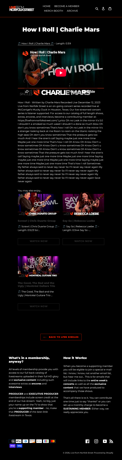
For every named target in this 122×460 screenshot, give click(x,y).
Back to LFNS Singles (63, 337)
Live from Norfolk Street (82, 453)
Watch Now (39, 241)
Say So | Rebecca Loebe (79, 220)
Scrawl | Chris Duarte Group (37, 220)
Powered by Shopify (103, 453)
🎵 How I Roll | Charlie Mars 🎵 (36, 43)
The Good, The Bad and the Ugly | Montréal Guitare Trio (36, 284)
